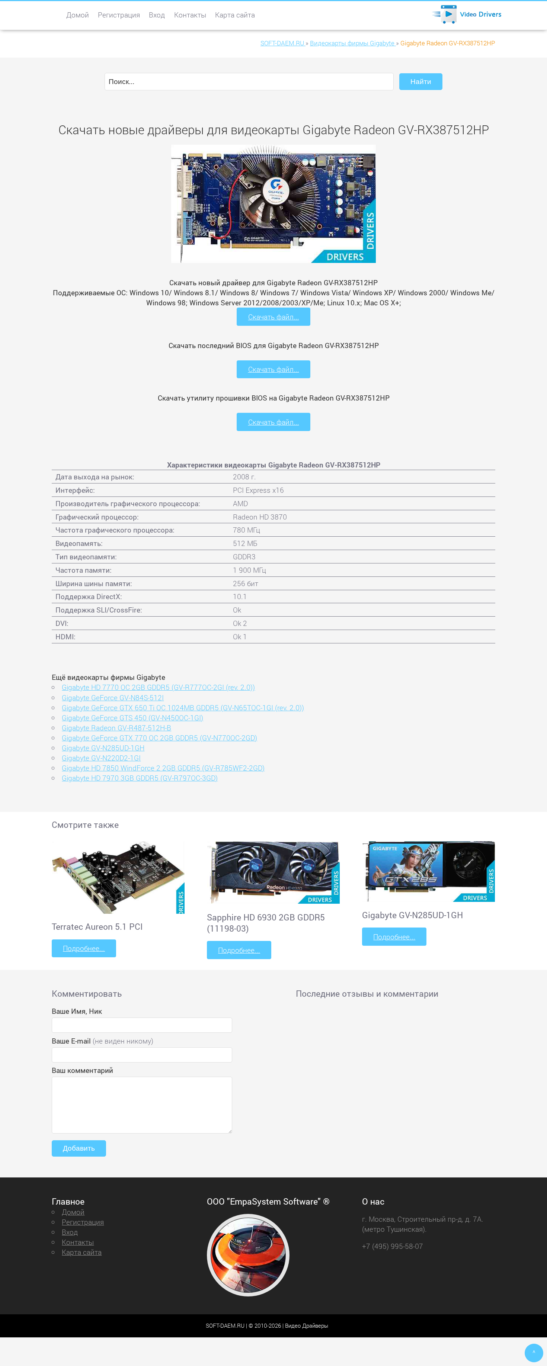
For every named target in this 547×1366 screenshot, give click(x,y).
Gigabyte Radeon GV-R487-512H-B (116, 727)
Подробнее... (84, 948)
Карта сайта (235, 14)
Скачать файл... (273, 316)
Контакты (190, 14)
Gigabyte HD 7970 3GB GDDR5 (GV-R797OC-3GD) (140, 777)
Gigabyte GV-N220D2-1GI (101, 757)
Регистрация (119, 14)
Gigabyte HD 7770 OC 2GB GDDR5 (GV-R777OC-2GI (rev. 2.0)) (158, 687)
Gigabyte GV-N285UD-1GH (103, 747)
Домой (77, 14)
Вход (157, 14)
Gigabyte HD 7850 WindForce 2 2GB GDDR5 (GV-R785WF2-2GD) (163, 767)
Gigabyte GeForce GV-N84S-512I (113, 697)
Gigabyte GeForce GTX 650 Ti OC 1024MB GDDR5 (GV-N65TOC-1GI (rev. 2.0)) (183, 707)
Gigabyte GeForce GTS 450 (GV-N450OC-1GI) (132, 717)
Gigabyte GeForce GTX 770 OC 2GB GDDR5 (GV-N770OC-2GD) (159, 737)
